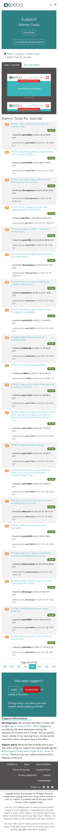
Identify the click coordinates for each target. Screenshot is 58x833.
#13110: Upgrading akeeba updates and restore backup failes (32, 153)
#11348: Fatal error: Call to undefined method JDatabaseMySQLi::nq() (31, 554)
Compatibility (43, 780)
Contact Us (12, 764)
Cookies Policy (43, 769)
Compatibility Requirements (29, 42)
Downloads (29, 32)
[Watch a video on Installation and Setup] (29, 86)
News (27, 764)
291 (18, 666)
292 (25, 666)
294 (39, 666)
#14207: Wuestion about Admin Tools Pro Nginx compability (31, 310)
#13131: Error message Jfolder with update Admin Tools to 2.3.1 (29, 208)
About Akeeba (43, 764)
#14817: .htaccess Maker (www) (27, 445)
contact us (29, 706)
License (46, 775)
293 (32, 666)
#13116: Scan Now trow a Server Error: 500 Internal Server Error (31, 180)
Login (14, 689)
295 (46, 666)
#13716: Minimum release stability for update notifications (30, 283)
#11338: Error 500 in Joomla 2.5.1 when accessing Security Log (31, 501)
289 (4, 666)
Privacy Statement (27, 775)
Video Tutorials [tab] (11, 64)
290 (11, 666)
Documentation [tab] (32, 64)
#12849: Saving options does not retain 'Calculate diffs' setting (31, 582)
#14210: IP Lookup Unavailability (28, 365)
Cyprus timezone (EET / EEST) (24, 726)
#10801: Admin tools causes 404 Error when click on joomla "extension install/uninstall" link (31, 473)
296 (53, 666)
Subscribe (31, 689)
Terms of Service (21, 769)
